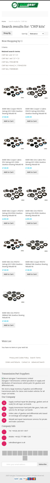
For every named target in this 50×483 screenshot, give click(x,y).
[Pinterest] (35, 452)
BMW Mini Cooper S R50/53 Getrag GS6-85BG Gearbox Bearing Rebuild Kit (12, 213)
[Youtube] (20, 452)
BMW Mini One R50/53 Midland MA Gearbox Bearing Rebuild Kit (13, 315)
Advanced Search (38, 362)
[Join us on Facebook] (9, 452)
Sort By (24, 34)
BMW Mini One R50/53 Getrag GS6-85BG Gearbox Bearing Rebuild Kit (35, 213)
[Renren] (25, 457)
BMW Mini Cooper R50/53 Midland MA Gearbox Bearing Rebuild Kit (36, 264)
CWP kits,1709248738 (10, 62)
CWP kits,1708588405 (10, 69)
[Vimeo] (25, 452)
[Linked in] (40, 452)
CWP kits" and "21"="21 (11, 58)
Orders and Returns (12, 362)
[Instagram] (30, 452)
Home (4, 21)
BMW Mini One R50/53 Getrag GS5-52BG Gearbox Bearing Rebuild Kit (12, 264)
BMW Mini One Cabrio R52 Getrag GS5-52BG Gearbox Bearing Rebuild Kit (35, 162)
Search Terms (35, 358)
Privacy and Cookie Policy (19, 358)
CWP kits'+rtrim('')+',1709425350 (14, 65)
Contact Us (26, 362)
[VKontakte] (45, 452)
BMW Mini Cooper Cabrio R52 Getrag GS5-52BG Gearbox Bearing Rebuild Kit (12, 162)
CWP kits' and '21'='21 (10, 55)
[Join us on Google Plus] (15, 452)
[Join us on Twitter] (4, 452)
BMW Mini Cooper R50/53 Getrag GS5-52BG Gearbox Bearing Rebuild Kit (12, 111)
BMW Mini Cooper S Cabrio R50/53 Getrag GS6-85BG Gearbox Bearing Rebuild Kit (36, 111)
